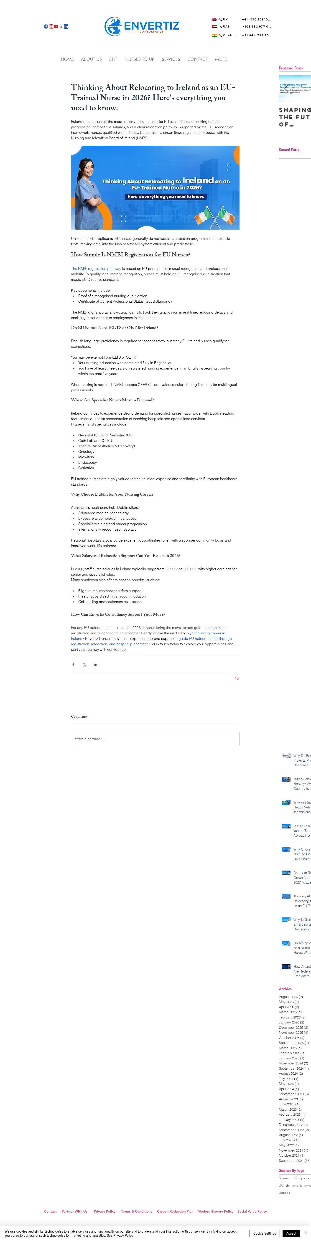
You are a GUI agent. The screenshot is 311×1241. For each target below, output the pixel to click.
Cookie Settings (264, 1233)
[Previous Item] (286, 88)
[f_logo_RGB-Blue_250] (46, 26)
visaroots (284, 1192)
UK (281, 1185)
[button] (221, 59)
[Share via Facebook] (73, 664)
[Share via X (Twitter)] (84, 664)
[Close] (305, 1233)
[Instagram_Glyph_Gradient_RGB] (51, 26)
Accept (291, 1233)
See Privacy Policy (120, 1235)
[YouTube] (56, 26)
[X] (61, 26)
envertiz (297, 1185)
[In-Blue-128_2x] (66, 26)
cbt (288, 1185)
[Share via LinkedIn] (95, 664)
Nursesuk (285, 1178)
